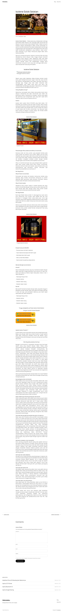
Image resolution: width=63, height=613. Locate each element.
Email (17, 548)
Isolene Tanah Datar (55, 514)
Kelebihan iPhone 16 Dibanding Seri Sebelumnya (14, 580)
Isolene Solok (6, 514)
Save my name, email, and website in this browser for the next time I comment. (28, 558)
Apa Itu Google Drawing (8, 589)
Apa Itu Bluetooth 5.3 (7, 586)
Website (17, 553)
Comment (17, 531)
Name (17, 544)
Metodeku (4, 1)
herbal (25, 36)
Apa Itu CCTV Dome (7, 583)
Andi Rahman (21, 36)
